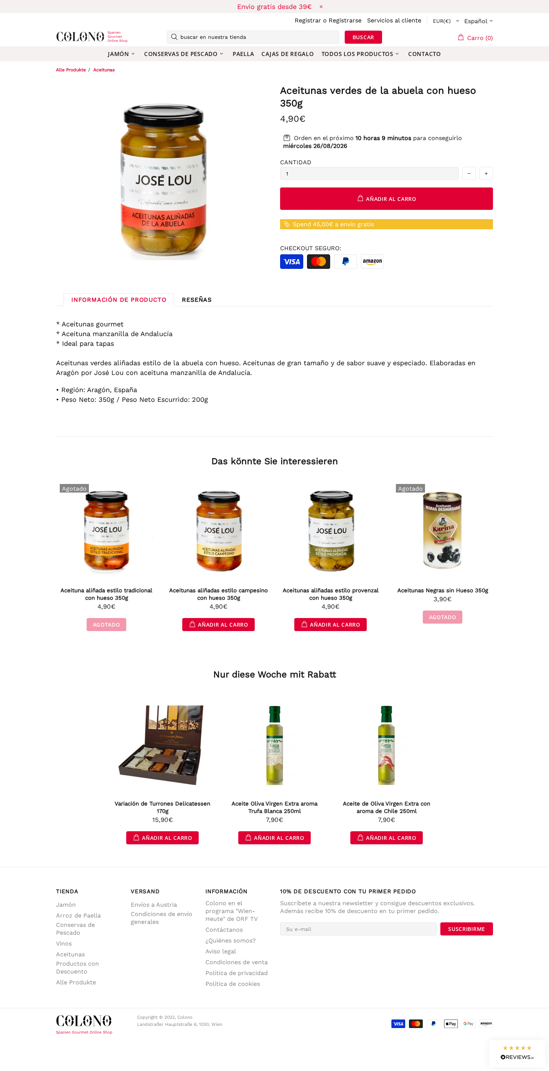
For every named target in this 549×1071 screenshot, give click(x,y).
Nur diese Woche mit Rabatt (274, 674)
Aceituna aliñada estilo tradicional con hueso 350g (106, 594)
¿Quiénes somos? (230, 940)
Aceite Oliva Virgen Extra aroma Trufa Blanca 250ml (274, 807)
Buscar (363, 37)
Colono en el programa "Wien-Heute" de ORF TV (231, 911)
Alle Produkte (71, 69)
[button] (517, 1053)
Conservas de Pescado (75, 928)
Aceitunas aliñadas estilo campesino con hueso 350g (218, 594)
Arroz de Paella (78, 915)
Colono (68, 37)
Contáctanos (224, 929)
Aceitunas (104, 69)
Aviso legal (220, 951)
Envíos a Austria (154, 904)
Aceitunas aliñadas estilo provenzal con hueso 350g (331, 594)
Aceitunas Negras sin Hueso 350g (442, 590)
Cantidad (295, 162)
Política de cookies (232, 983)
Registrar (308, 20)
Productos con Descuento (77, 967)
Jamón (66, 904)
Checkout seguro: (310, 248)
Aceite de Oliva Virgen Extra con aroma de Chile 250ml (386, 807)
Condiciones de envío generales (161, 917)
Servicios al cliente (394, 20)
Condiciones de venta (236, 962)
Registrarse (345, 20)
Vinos (64, 943)
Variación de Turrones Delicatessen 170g (162, 807)
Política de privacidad (236, 973)
